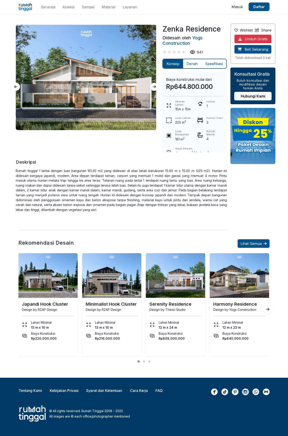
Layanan (130, 7)
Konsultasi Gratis (252, 74)
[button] (138, 361)
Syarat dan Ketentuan (104, 390)
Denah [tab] (192, 63)
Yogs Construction (182, 40)
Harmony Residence (235, 304)
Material (108, 7)
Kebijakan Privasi (64, 390)
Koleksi (68, 7)
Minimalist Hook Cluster (111, 304)
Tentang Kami (30, 390)
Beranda (48, 7)
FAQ (159, 390)
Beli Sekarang (255, 49)
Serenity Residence (170, 304)
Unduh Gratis (256, 39)
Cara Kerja (139, 390)
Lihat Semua (251, 243)
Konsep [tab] (172, 63)
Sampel (88, 7)
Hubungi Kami (253, 96)
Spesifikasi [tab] (214, 63)
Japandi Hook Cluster (45, 304)
